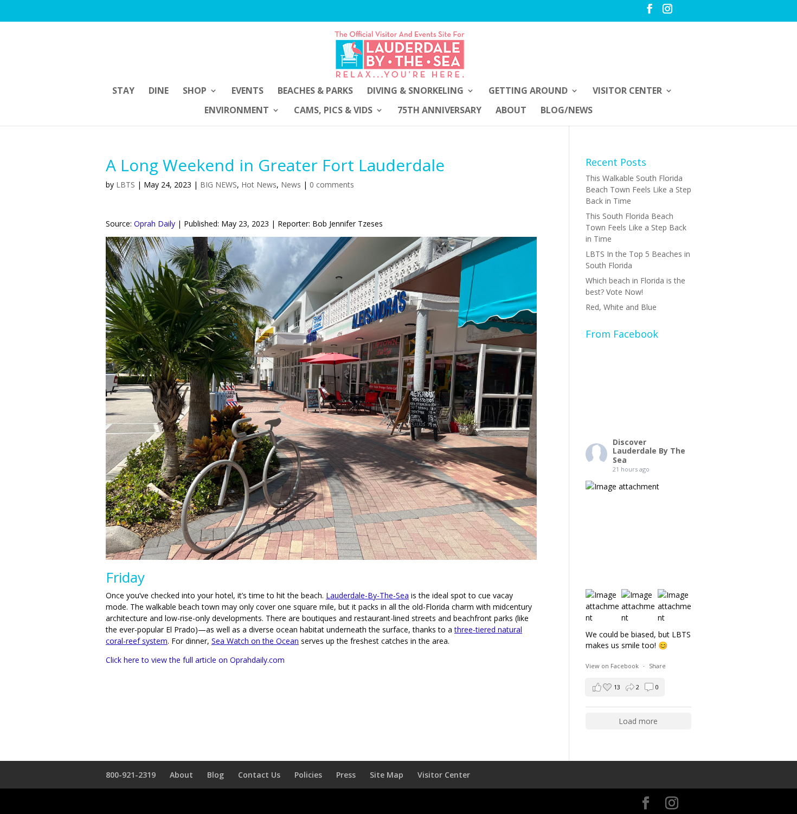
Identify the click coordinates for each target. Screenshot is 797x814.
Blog (215, 775)
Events (247, 91)
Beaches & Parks (315, 91)
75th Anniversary (439, 111)
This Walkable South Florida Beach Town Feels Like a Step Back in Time (638, 189)
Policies (308, 775)
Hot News (259, 184)
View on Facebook (613, 666)
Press (346, 775)
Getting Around (528, 91)
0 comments (332, 184)
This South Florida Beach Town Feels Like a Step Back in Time (636, 227)
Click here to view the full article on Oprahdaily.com (195, 660)
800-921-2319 (131, 775)
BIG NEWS (218, 184)
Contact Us (259, 775)
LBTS (125, 184)
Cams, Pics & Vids (333, 111)
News (291, 184)
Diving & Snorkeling (415, 91)
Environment (236, 111)
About (511, 111)
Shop (195, 91)
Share (657, 666)
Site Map (386, 775)
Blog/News (567, 111)
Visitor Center (627, 91)
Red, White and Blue (621, 307)
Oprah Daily (154, 223)
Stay (123, 91)
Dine (159, 91)
